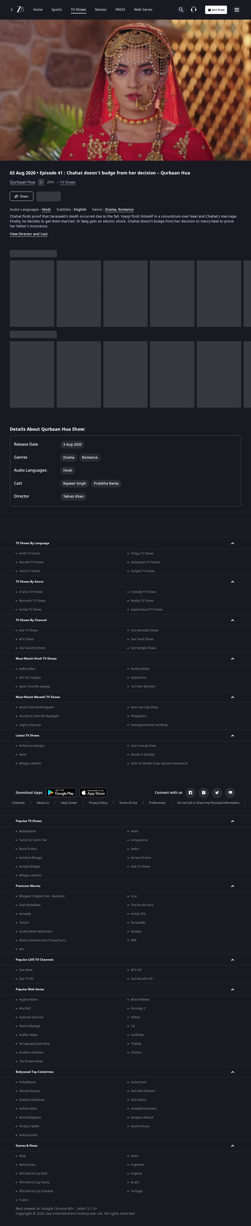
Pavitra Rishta (140, 669)
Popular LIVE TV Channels (34, 959)
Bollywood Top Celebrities (35, 1071)
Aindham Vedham (31, 1052)
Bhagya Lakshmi (30, 763)
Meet (22, 754)
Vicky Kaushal (28, 1135)
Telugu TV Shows (142, 553)
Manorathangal (29, 1026)
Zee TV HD (26, 979)
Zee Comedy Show (143, 746)
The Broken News (31, 1061)
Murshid (24, 1008)
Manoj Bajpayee (30, 1117)
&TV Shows (26, 639)
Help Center (69, 803)
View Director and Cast (29, 234)
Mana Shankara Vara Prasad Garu (42, 940)
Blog (22, 1156)
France (23, 1200)
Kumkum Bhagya (30, 858)
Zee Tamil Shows (142, 639)
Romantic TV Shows (32, 601)
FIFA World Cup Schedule (36, 1191)
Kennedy (25, 914)
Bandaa (136, 931)
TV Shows (78, 10)
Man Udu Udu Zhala (144, 707)
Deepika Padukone (32, 1100)
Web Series (143, 10)
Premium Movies (28, 885)
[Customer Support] (193, 10)
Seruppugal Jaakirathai (34, 1044)
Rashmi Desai (140, 1126)
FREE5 (120, 10)
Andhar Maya (28, 1035)
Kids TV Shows (140, 866)
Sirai (134, 896)
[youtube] (230, 793)
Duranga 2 (138, 1008)
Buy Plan (218, 10)
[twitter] (217, 793)
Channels (18, 803)
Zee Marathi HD (142, 979)
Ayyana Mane (28, 999)
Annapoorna (139, 840)
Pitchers (136, 1052)
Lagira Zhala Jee (30, 725)
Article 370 (138, 914)
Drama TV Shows (30, 592)
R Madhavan (27, 1082)
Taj (133, 1026)
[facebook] (190, 793)
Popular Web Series (30, 989)
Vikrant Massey (29, 1091)
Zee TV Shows (28, 630)
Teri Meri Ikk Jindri (143, 686)
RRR (133, 940)
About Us (43, 803)
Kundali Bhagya (29, 866)
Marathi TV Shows (31, 562)
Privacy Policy (98, 803)
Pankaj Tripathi (29, 1126)
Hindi (46, 209)
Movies (101, 10)
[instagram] (204, 793)
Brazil (135, 1182)
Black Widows (140, 999)
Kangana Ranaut (142, 1117)
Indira (135, 849)
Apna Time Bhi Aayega (34, 686)
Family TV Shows (30, 609)
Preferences (157, 803)
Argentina (137, 1165)
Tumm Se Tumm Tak (33, 840)
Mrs (22, 949)
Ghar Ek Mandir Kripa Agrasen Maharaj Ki (159, 763)
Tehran (24, 922)
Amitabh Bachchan (144, 1108)
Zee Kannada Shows (144, 630)
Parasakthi (138, 922)
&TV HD (136, 970)
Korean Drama (141, 858)
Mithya (135, 1017)
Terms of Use (128, 803)
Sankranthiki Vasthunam (35, 931)
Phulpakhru (138, 716)
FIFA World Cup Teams (34, 1182)
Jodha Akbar (27, 669)
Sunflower (138, 1035)
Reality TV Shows (142, 601)
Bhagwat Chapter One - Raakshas (42, 896)
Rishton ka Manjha (31, 746)
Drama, (111, 209)
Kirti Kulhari (139, 1100)
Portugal (136, 1191)
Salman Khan (28, 1108)
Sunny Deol (138, 1082)
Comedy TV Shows (143, 592)
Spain (134, 1156)
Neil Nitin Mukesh (143, 1091)
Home (38, 10)
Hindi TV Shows (29, 553)
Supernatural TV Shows (147, 609)
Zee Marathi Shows (32, 648)
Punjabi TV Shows (143, 571)
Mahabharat (27, 831)
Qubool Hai (138, 677)
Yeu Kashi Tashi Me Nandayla (39, 716)
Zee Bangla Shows (143, 648)
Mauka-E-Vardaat (143, 754)
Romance (126, 209)
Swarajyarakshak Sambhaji (149, 725)
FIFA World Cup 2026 (33, 1173)
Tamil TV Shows (29, 571)
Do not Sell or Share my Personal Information (208, 803)
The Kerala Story (142, 905)
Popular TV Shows (29, 821)
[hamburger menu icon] (237, 10)
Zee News (26, 970)
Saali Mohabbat (29, 905)
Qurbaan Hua (22, 182)
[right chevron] (15, 293)
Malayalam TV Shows (145, 562)
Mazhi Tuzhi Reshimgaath (36, 707)
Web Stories (27, 1165)
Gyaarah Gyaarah (31, 1017)
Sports (56, 10)
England (136, 1173)
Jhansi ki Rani (28, 849)
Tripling (136, 1044)
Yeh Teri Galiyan (30, 677)
